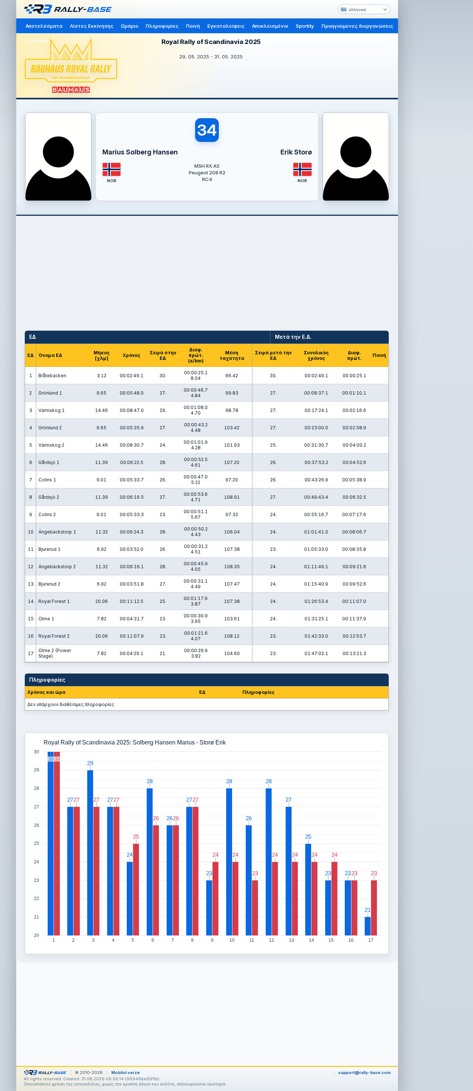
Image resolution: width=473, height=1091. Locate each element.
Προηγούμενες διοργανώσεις (357, 26)
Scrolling (36, 41)
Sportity (305, 26)
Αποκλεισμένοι (270, 26)
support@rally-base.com (364, 1072)
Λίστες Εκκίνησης (91, 26)
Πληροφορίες (162, 26)
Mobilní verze (125, 1072)
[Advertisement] (429, 114)
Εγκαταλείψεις (226, 26)
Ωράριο (129, 26)
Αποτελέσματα (43, 26)
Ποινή (193, 26)
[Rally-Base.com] (70, 9)
